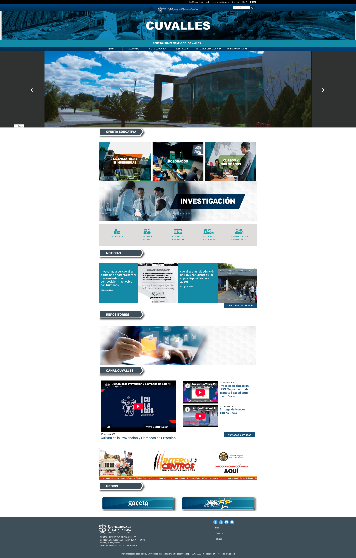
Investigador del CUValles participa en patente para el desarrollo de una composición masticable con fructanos (118, 278)
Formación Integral (237, 49)
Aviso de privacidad (226, 554)
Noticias (218, 539)
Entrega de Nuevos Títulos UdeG (232, 411)
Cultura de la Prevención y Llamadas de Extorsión (138, 438)
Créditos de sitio (209, 554)
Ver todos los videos (239, 435)
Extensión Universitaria (208, 49)
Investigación (182, 49)
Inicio (110, 49)
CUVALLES (196, 554)
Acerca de (133, 49)
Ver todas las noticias (240, 305)
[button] (31, 89)
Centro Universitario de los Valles (177, 43)
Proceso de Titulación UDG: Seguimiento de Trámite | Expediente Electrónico (234, 391)
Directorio (219, 533)
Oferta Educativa (158, 49)
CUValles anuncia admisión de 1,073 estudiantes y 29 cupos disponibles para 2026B (197, 276)
